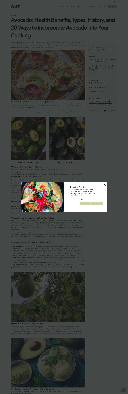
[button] (105, 185)
